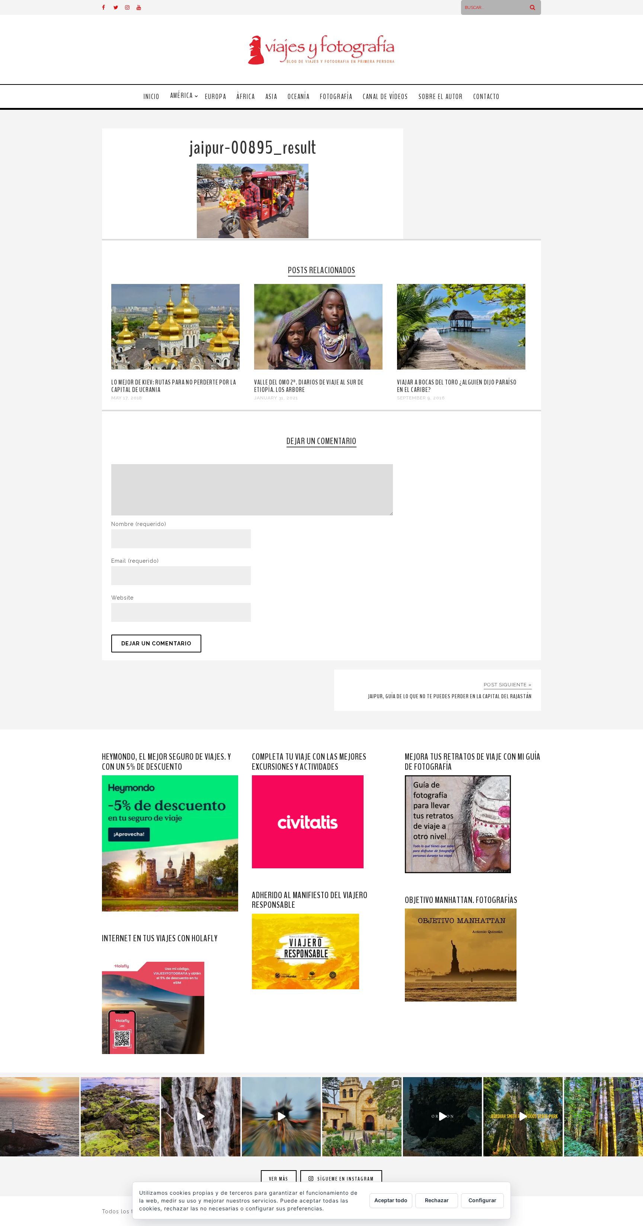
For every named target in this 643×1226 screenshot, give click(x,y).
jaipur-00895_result (252, 147)
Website (122, 598)
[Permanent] (175, 368)
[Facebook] (107, 7)
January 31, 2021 (276, 397)
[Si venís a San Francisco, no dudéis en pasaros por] (281, 1116)
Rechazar (437, 1200)
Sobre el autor (441, 97)
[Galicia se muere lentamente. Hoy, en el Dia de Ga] (200, 1116)
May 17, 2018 (126, 397)
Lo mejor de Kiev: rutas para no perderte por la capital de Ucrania (173, 386)
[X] (119, 7)
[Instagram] (130, 7)
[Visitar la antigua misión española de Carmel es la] (362, 1116)
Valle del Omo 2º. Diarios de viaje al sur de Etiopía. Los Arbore (309, 386)
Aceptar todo (390, 1200)
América (181, 95)
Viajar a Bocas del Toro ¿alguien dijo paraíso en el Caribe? (456, 386)
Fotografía (336, 97)
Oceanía (299, 97)
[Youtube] (142, 7)
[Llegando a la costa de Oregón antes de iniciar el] (442, 1116)
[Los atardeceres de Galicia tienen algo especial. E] (39, 1116)
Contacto (486, 97)
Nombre (138, 524)
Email (135, 561)
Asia (271, 97)
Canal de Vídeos (385, 97)
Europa (215, 97)
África (246, 97)
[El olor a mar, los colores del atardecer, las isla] (120, 1116)
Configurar (482, 1200)
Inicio (152, 97)
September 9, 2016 (421, 397)
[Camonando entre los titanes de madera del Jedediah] (523, 1116)
